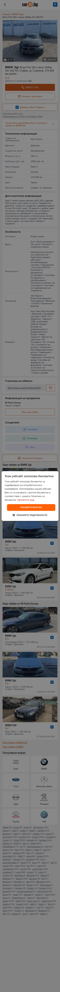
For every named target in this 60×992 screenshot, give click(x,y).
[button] (30, 515)
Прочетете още (25, 500)
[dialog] (29, 496)
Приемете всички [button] (31, 507)
